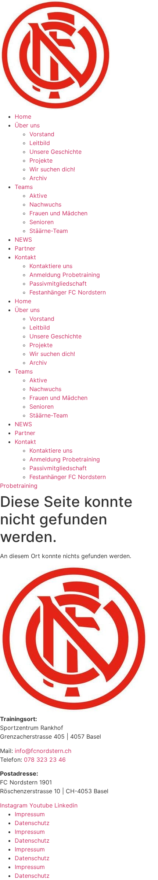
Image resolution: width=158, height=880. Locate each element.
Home (23, 116)
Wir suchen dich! (52, 169)
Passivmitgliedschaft (58, 283)
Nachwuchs (45, 204)
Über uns (27, 125)
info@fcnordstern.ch (42, 750)
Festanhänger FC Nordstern (67, 292)
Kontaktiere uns (50, 266)
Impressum (30, 814)
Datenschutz (32, 823)
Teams (24, 186)
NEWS (23, 239)
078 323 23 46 (45, 759)
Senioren (41, 222)
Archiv (38, 178)
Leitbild (39, 142)
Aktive (38, 195)
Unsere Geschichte (55, 151)
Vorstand (41, 134)
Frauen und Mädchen (58, 213)
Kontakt (25, 257)
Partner (25, 248)
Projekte (41, 160)
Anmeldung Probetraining (64, 274)
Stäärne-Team (48, 230)
